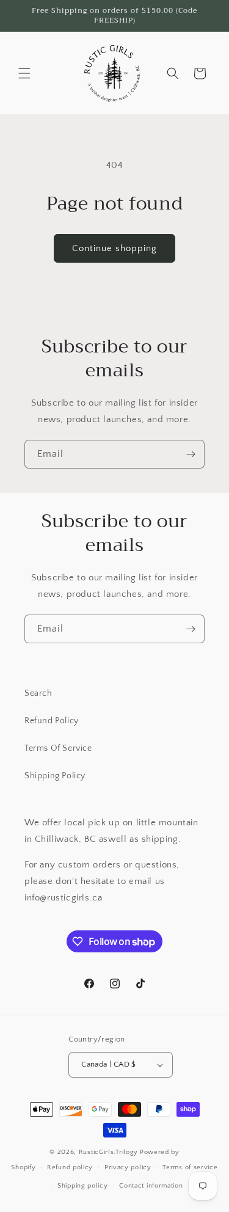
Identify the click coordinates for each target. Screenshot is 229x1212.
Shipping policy (82, 1185)
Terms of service (189, 1167)
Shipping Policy (54, 776)
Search (38, 693)
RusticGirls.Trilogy (108, 1152)
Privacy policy (127, 1167)
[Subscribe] (190, 454)
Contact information (151, 1185)
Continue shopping (114, 248)
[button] (24, 73)
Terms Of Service (58, 748)
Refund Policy (51, 721)
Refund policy (70, 1167)
